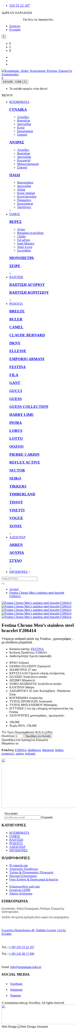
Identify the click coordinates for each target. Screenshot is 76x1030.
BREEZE (17, 311)
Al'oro (21, 229)
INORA (15, 423)
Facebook (16, 983)
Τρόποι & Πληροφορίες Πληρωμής (31, 872)
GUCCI (15, 391)
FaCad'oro (23, 240)
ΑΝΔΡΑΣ (16, 142)
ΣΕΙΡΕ (14, 266)
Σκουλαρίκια (25, 131)
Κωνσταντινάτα (26, 196)
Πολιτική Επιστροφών (23, 876)
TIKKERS (18, 486)
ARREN (16, 545)
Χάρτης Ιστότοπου (20, 893)
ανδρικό (30, 753)
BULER (15, 319)
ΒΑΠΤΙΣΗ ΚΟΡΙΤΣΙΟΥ (29, 292)
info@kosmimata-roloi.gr (25, 967)
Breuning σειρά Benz (30, 233)
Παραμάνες (24, 200)
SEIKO (15, 478)
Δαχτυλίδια (24, 124)
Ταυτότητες (24, 207)
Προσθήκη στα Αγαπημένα (18, 740)
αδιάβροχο (34, 750)
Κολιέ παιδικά (26, 193)
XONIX (15, 526)
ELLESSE (17, 351)
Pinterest (15, 995)
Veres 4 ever (24, 247)
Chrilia (21, 236)
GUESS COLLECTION (28, 407)
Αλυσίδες (23, 117)
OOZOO (16, 446)
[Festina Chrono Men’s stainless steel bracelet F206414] (36, 603)
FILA (13, 375)
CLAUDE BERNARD (27, 335)
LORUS (15, 431)
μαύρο (20, 753)
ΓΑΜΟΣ (14, 836)
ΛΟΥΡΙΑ (16, 553)
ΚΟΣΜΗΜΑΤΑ (19, 832)
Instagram (16, 989)
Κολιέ (21, 127)
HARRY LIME (21, 415)
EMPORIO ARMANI (26, 359)
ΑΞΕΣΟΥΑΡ (17, 846)
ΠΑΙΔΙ (14, 175)
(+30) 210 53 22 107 (21, 947)
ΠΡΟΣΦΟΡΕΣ (18, 850)
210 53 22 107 (19, 5)
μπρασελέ (8, 753)
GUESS (15, 399)
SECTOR (17, 470)
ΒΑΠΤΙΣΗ (16, 839)
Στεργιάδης (24, 250)
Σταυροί (22, 134)
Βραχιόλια (23, 120)
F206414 (20, 750)
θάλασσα (48, 750)
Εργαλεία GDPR (19, 890)
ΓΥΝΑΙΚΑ (18, 109)
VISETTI (17, 510)
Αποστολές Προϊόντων (23, 869)
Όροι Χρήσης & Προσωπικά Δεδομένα (33, 879)
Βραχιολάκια (25, 182)
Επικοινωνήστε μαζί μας (24, 886)
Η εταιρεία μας (18, 865)
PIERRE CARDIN (24, 454)
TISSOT (16, 502)
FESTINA (17, 367)
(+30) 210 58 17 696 (21, 953)
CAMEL (16, 327)
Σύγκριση (42, 740)
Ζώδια (21, 189)
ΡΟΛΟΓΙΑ (16, 843)
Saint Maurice (25, 243)
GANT (14, 383)
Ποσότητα (8, 736)
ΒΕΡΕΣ (15, 222)
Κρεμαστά (23, 160)
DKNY (14, 343)
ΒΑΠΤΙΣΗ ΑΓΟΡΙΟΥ (27, 285)
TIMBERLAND (22, 494)
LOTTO (16, 438)
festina (59, 750)
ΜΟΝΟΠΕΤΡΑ (21, 258)
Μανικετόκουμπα (28, 164)
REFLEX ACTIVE (24, 462)
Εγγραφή (46, 817)
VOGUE (16, 518)
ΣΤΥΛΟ (15, 561)
